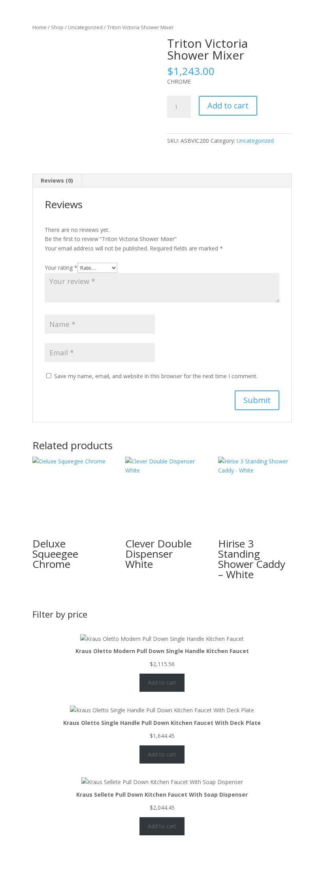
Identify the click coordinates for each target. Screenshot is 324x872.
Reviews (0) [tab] (57, 180)
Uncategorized (85, 27)
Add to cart (228, 105)
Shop (57, 27)
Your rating (61, 267)
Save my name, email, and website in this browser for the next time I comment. (156, 376)
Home (39, 27)
